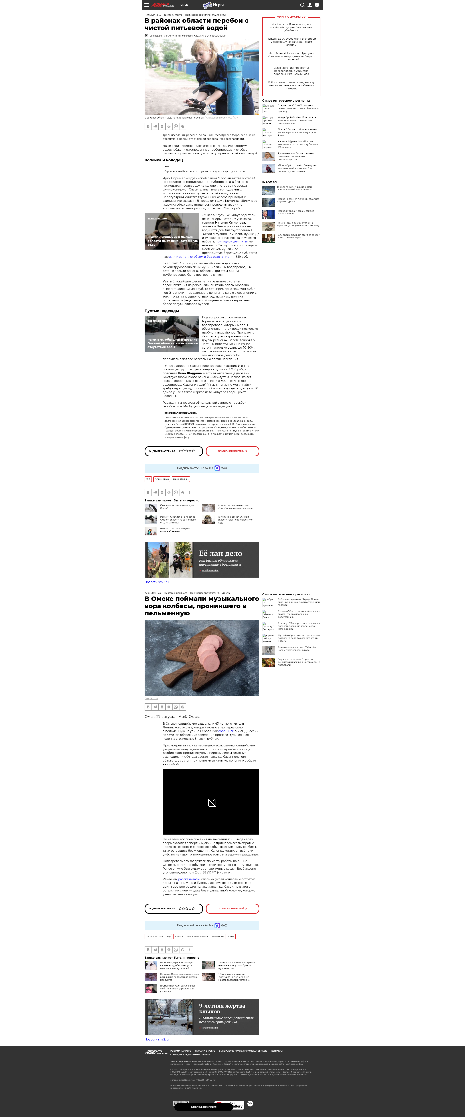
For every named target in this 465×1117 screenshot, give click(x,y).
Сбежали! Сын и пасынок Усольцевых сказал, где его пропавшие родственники (299, 614)
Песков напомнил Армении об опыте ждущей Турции (298, 200)
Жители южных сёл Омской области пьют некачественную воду (235, 519)
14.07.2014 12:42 (153, 14)
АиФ (236, 117)
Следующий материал (204, 1107)
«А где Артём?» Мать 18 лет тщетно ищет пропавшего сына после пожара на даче (297, 120)
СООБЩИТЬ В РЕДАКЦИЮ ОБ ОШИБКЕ (190, 1054)
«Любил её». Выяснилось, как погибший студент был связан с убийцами (291, 27)
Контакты (276, 1051)
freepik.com (151, 698)
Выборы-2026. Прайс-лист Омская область (243, 1051)
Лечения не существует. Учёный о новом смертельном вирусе (297, 648)
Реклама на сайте (180, 1051)
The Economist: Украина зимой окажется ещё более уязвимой (294, 188)
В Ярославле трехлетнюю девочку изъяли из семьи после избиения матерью (291, 85)
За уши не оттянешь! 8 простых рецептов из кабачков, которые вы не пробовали (299, 662)
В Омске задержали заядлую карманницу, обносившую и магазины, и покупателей (176, 965)
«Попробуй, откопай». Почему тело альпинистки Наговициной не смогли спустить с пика (298, 168)
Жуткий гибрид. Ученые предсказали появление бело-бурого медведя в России (299, 638)
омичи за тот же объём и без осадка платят (201, 256)
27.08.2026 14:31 (153, 593)
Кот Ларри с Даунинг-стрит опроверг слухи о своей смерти (298, 236)
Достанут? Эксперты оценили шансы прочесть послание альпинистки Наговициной (299, 626)
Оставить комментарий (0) (233, 451)
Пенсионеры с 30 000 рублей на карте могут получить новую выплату (298, 224)
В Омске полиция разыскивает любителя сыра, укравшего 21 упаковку (177, 988)
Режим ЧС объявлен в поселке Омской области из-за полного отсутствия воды (178, 519)
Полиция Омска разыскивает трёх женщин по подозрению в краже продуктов (179, 977)
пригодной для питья (232, 241)
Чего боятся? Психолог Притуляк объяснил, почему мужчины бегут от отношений (291, 56)
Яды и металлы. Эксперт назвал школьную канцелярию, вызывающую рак (296, 156)
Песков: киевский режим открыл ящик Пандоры (295, 212)
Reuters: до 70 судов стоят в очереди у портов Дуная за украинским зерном (291, 42)
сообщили (226, 731)
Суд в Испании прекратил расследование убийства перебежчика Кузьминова (291, 71)
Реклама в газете (205, 1051)
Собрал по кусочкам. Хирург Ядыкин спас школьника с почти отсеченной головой (299, 602)
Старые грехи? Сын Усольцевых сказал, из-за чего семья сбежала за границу (298, 108)
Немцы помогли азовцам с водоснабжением (175, 530)
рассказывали (189, 879)
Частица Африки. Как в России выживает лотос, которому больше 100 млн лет (298, 144)
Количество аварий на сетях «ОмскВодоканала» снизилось (235, 506)
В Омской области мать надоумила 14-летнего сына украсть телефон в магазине (234, 977)
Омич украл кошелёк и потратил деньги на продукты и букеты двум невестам (236, 965)
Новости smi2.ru (157, 582)
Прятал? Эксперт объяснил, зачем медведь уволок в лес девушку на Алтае (297, 132)
